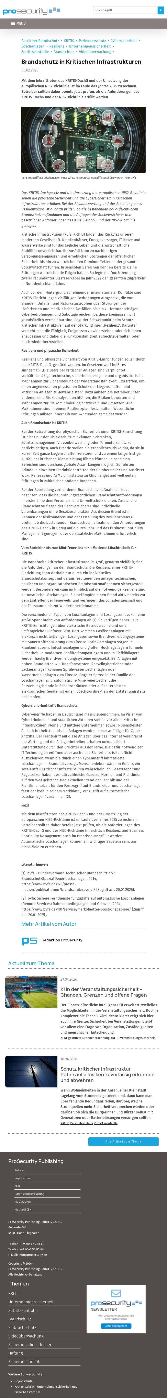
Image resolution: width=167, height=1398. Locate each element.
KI (61, 1038)
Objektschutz (23, 1381)
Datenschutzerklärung (29, 1194)
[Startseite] (31, 11)
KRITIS (69, 41)
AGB (17, 1186)
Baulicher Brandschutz (40, 41)
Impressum (22, 1178)
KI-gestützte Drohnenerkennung (87, 1038)
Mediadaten (22, 1201)
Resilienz (56, 46)
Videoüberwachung (95, 52)
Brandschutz (64, 52)
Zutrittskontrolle (35, 52)
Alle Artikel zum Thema (123, 1141)
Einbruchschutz (22, 1327)
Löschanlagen (33, 46)
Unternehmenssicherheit (90, 46)
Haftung (15, 1353)
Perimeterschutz (92, 41)
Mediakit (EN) (23, 1209)
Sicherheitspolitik (24, 1361)
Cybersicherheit (124, 41)
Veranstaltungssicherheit (137, 1038)
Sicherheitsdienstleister (29, 1344)
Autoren (19, 1170)
